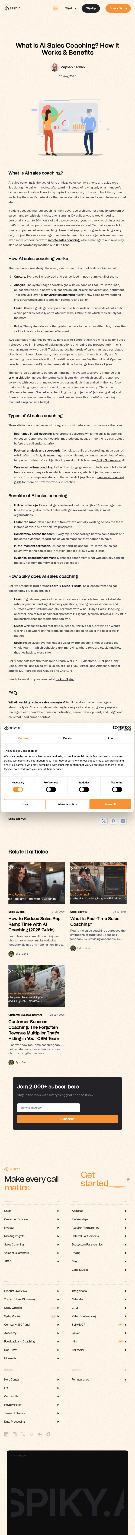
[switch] (51, 789)
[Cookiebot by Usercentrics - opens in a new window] (115, 728)
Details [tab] (67, 738)
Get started (94, 1179)
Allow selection (67, 804)
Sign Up (90, 8)
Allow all (110, 804)
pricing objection (19, 377)
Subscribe (67, 1119)
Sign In (69, 8)
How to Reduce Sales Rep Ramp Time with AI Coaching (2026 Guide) (34, 924)
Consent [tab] (23, 738)
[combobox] (55, 8)
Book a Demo (118, 8)
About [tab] (111, 738)
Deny (25, 804)
